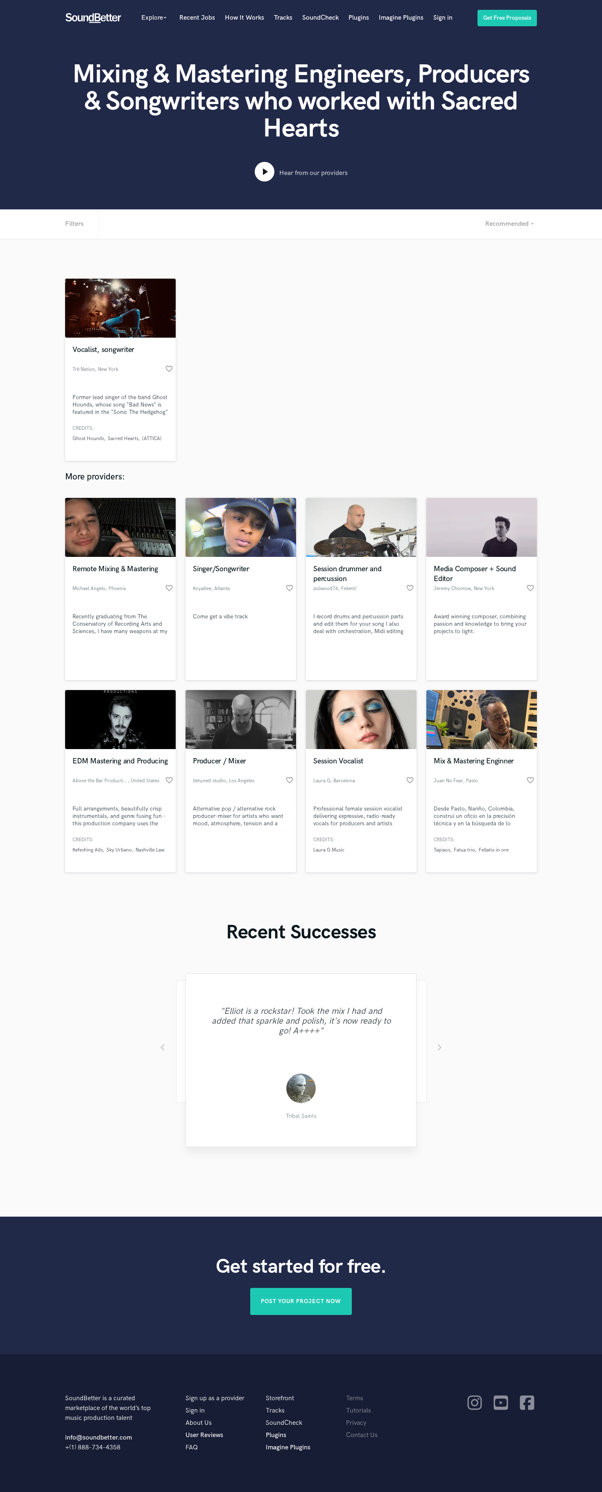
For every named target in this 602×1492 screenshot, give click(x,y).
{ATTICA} (152, 439)
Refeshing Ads (87, 850)
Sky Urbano (119, 850)
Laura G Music (328, 850)
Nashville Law (150, 850)
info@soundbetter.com (98, 1438)
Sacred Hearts (123, 439)
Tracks (283, 18)
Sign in (443, 18)
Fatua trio (464, 850)
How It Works (244, 18)
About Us (199, 1423)
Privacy (356, 1423)
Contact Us (362, 1435)
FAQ (192, 1447)
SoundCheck (320, 18)
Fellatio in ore (494, 850)
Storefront (280, 1398)
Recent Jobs (197, 18)
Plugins (359, 18)
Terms (354, 1398)
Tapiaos (442, 850)
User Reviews (204, 1435)
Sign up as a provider (215, 1398)
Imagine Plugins (401, 18)
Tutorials (358, 1411)
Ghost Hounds (88, 439)
